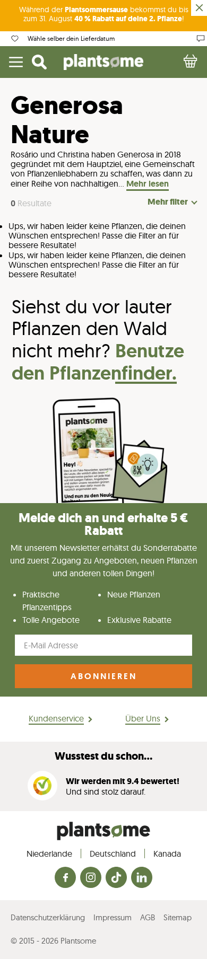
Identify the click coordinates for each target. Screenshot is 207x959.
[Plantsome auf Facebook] (65, 878)
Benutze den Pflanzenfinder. (98, 361)
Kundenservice (56, 718)
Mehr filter (168, 202)
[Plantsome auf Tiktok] (116, 878)
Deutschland (113, 853)
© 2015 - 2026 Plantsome (53, 940)
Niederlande (49, 853)
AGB (147, 917)
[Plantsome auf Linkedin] (141, 878)
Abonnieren (104, 676)
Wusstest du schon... (103, 756)
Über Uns (142, 718)
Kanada (167, 853)
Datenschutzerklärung (48, 917)
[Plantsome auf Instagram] (90, 878)
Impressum (112, 917)
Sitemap (177, 917)
